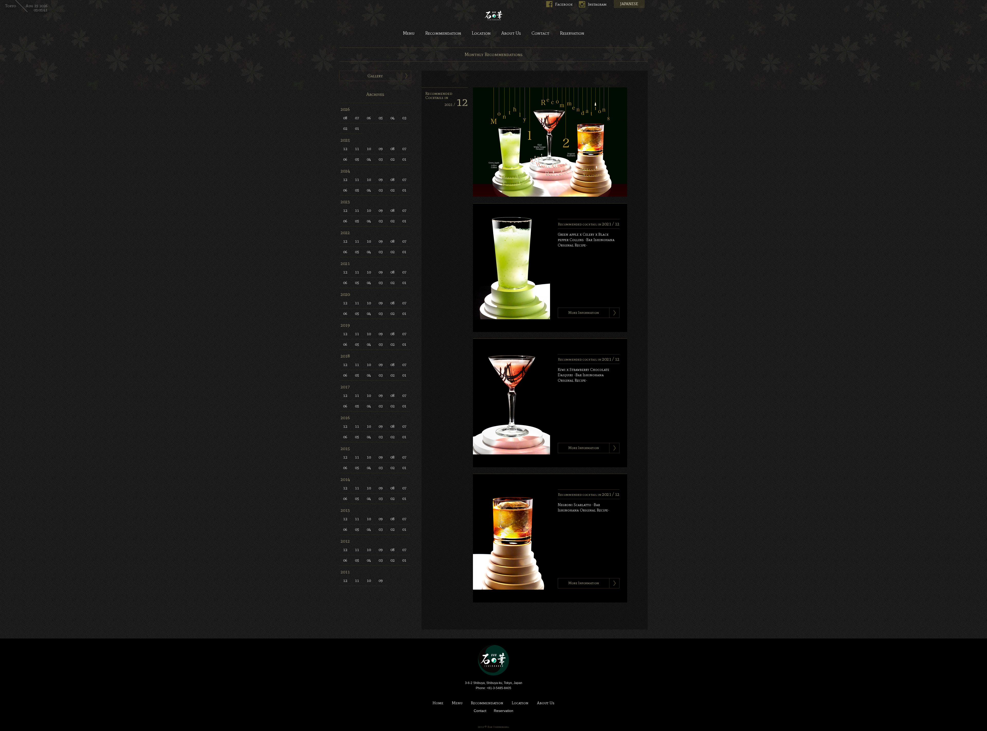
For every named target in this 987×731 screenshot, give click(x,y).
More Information (583, 312)
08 (345, 117)
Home (438, 703)
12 (345, 148)
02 (345, 128)
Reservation (572, 33)
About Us (511, 33)
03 (404, 117)
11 (357, 148)
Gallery (375, 76)
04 (392, 117)
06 (369, 117)
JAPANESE (629, 4)
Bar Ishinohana (493, 660)
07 (357, 117)
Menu (409, 33)
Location (481, 33)
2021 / (456, 104)
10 (369, 148)
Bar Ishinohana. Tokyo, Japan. (493, 15)
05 (381, 117)
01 (357, 128)
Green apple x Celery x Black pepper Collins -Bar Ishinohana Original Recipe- (586, 240)
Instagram (597, 4)
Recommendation (443, 33)
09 (381, 148)
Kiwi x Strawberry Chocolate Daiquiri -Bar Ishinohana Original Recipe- (583, 375)
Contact (540, 33)
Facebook (564, 4)
